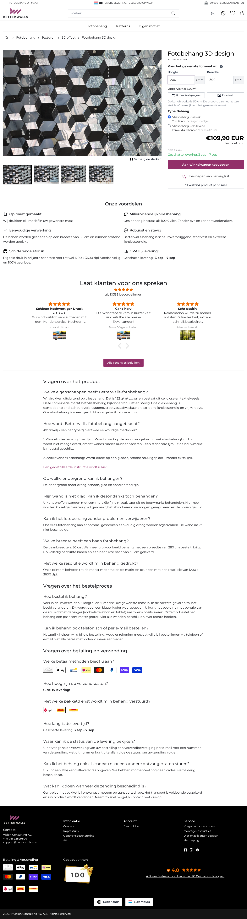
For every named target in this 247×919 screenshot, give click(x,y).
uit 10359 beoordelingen (123, 294)
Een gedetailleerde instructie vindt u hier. (75, 467)
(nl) (213, 13)
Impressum (71, 831)
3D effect (69, 37)
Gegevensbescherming (79, 835)
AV (65, 840)
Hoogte (173, 72)
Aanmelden (131, 826)
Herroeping (191, 840)
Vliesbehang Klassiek (190, 118)
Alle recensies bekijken (123, 362)
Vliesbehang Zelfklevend (194, 127)
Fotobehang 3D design (100, 37)
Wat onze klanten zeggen (201, 835)
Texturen (49, 37)
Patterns (123, 26)
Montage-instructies (197, 831)
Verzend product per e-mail (208, 185)
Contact (68, 826)
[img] (123, 289)
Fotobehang (97, 26)
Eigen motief (149, 26)
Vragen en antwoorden (199, 826)
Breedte (213, 72)
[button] (17, 174)
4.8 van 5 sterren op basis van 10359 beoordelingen (185, 876)
